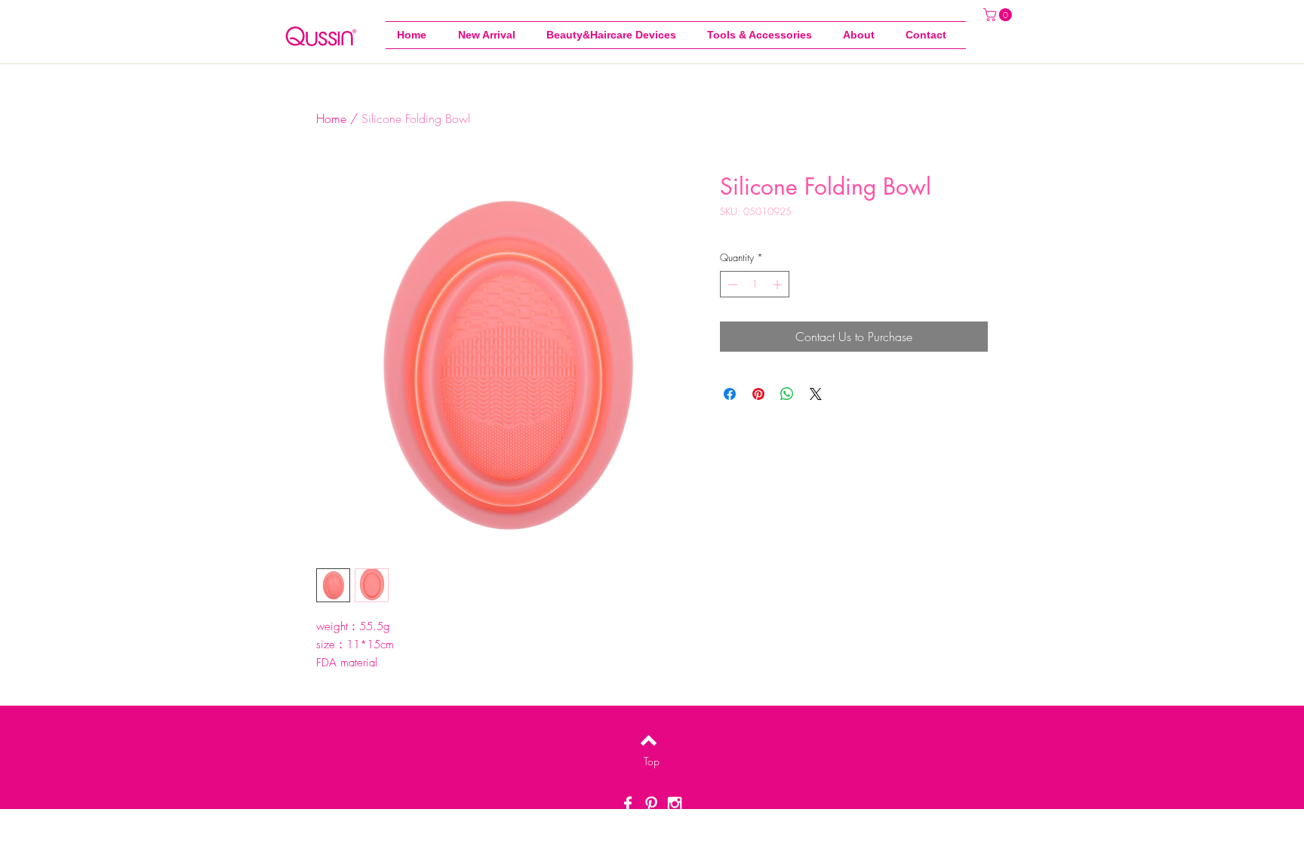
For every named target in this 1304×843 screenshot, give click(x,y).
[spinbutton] (755, 284)
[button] (764, 35)
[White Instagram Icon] (674, 804)
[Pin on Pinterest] (758, 394)
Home (331, 118)
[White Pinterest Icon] (651, 804)
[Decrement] (731, 284)
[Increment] (779, 284)
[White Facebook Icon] (628, 804)
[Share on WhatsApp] (787, 394)
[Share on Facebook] (730, 394)
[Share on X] (816, 394)
